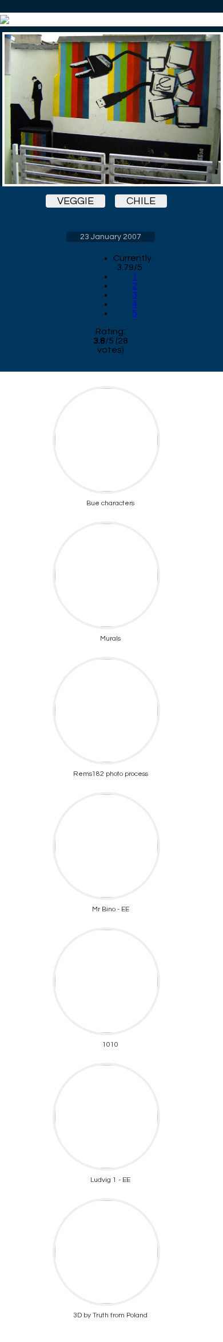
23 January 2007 (110, 237)
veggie (75, 201)
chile (141, 201)
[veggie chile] (110, 109)
